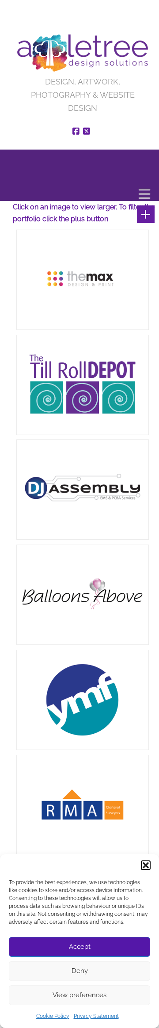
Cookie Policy (52, 1016)
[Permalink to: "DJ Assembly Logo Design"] (82, 490)
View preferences (79, 995)
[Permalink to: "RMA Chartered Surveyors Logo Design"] (82, 805)
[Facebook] (77, 131)
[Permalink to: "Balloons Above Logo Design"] (82, 595)
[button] (145, 865)
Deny (80, 971)
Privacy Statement (96, 1016)
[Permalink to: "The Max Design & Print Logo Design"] (82, 280)
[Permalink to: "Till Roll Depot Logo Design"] (82, 385)
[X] (88, 131)
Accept (80, 947)
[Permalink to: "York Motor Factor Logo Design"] (82, 700)
